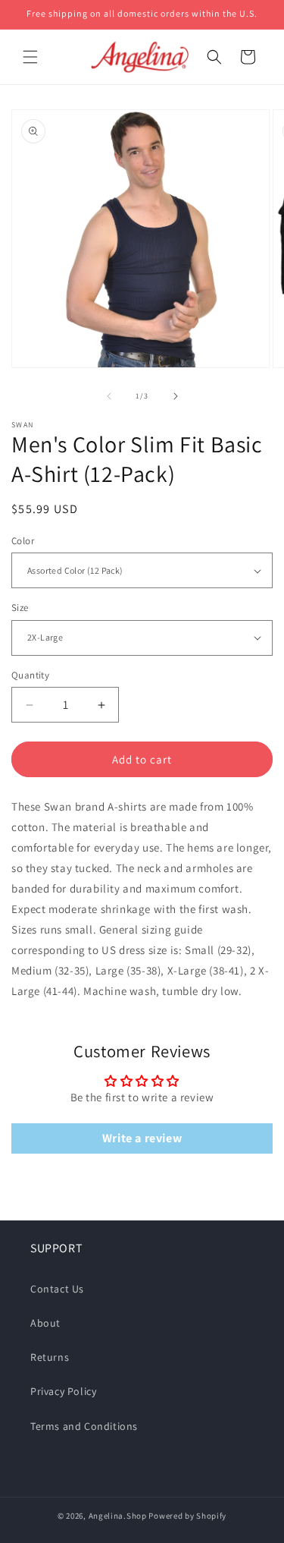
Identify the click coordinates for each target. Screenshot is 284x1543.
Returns (49, 1357)
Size (20, 607)
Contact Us (57, 1289)
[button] (30, 57)
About (45, 1323)
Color (22, 540)
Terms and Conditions (84, 1426)
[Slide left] (109, 396)
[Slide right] (175, 396)
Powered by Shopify (187, 1515)
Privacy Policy (63, 1391)
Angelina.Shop (118, 1515)
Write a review (142, 1138)
